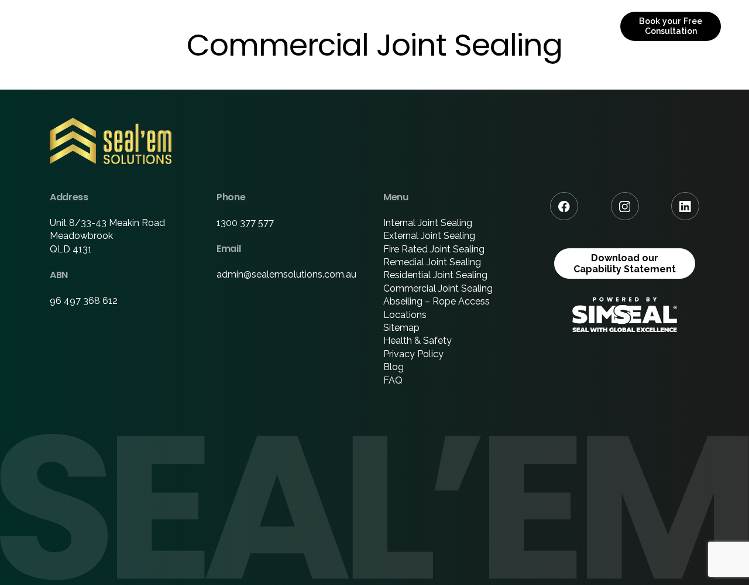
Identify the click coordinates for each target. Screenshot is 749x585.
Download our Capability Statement (624, 263)
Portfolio (409, 26)
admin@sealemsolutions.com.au (286, 274)
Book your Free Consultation (670, 26)
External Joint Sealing (429, 235)
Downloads (485, 26)
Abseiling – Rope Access (436, 301)
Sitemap (401, 327)
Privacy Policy (413, 354)
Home (199, 26)
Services (330, 26)
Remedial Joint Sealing (432, 262)
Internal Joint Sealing (427, 222)
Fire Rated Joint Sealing (434, 249)
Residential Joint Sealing (435, 274)
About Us (261, 26)
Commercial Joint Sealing (438, 288)
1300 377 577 (245, 222)
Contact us (564, 26)
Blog (393, 366)
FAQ (393, 380)
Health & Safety (417, 340)
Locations (405, 314)
